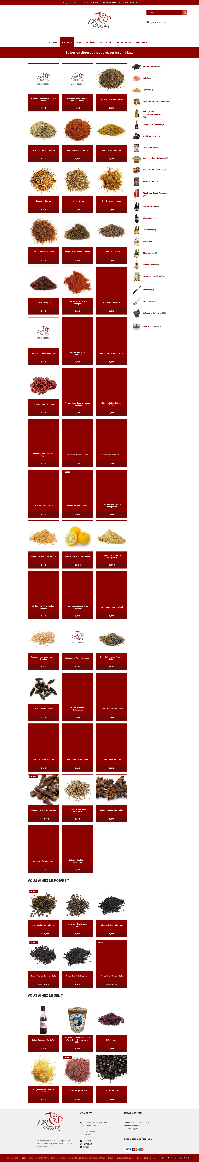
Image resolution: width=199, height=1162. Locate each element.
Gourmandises (149, 147)
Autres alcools (149, 264)
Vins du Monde (149, 206)
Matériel (90, 42)
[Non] (195, 1158)
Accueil (53, 42)
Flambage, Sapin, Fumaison (155, 193)
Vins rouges (148, 218)
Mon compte (143, 42)
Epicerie (67, 42)
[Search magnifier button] (184, 12)
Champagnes (149, 253)
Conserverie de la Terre (153, 158)
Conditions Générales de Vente (136, 1122)
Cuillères (147, 289)
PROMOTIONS (124, 42)
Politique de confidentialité (135, 1125)
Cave (78, 42)
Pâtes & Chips (149, 181)
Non (162, 1158)
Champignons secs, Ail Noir (155, 101)
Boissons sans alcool (152, 276)
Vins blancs (148, 229)
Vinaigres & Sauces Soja (153, 124)
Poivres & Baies (150, 66)
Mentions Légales (131, 1128)
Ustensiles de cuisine (152, 313)
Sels (145, 78)
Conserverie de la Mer (152, 169)
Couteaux (147, 301)
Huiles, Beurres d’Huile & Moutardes (152, 113)
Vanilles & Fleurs (150, 136)
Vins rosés (147, 241)
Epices (146, 89)
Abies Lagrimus (150, 326)
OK (155, 1158)
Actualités (106, 42)
